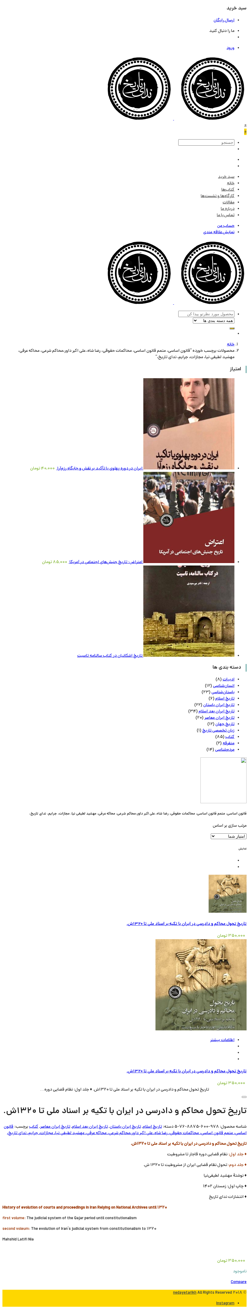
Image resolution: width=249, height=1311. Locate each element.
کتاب (229, 737)
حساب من (225, 226)
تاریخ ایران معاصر (219, 718)
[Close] (244, 1097)
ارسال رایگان (223, 20)
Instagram (225, 1303)
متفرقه (228, 743)
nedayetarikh (184, 1293)
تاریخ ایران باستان (218, 705)
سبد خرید (226, 177)
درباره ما (227, 209)
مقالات (228, 202)
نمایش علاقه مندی (218, 232)
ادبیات (228, 679)
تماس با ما (225, 215)
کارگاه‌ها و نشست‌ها (217, 196)
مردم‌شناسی (224, 750)
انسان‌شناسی (223, 686)
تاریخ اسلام (224, 699)
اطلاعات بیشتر (222, 1040)
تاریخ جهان (224, 724)
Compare (239, 1282)
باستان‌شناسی (222, 692)
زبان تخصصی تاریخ (218, 731)
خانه (230, 183)
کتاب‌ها (227, 190)
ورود (230, 48)
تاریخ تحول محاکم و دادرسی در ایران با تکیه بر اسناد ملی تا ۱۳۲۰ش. (187, 924)
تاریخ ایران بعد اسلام (216, 711)
